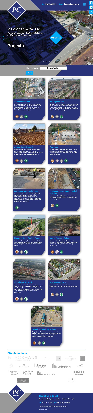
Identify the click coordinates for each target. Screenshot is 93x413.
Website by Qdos (43, 409)
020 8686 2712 (45, 403)
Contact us (56, 38)
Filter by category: (32, 68)
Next (89, 37)
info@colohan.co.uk (61, 403)
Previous (3, 37)
